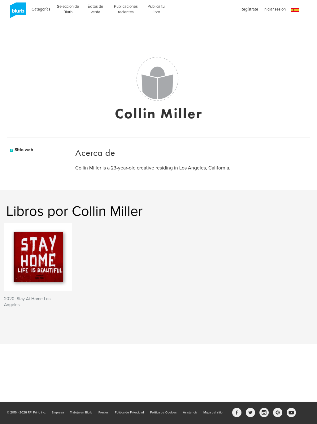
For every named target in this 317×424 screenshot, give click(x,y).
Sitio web (24, 149)
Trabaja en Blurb (81, 412)
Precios (103, 412)
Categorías (41, 9)
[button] (295, 10)
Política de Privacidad (129, 412)
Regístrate (249, 9)
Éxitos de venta (95, 9)
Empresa (58, 412)
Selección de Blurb (68, 9)
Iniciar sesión (274, 9)
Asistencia (190, 412)
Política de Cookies (163, 412)
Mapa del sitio (213, 412)
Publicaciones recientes (126, 9)
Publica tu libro (156, 9)
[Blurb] (16, 12)
